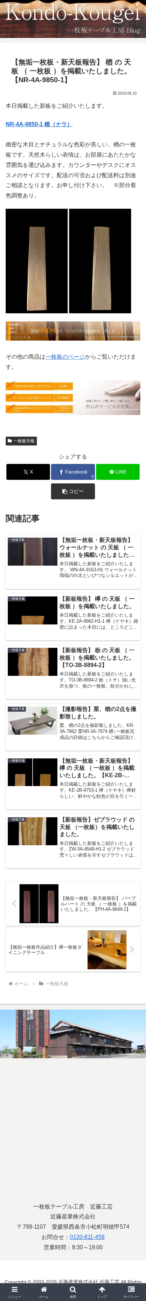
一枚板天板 (24, 440)
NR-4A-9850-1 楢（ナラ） (39, 124)
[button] (73, 491)
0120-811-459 (87, 1237)
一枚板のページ (65, 357)
